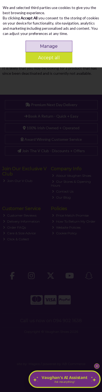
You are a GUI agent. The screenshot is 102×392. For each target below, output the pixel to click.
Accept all (49, 57)
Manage (49, 46)
